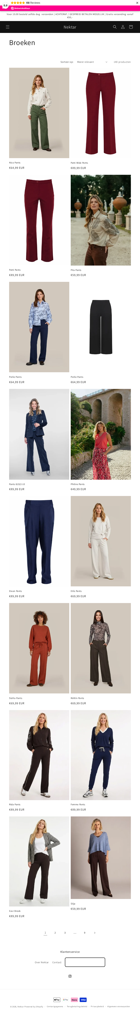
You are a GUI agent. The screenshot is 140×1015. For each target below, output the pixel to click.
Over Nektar (42, 962)
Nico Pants (14, 162)
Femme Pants (78, 804)
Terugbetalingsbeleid (77, 1006)
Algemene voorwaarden (118, 1006)
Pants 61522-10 (17, 484)
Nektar (21, 1006)
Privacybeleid (97, 1006)
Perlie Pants (15, 377)
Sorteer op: (67, 62)
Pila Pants (76, 270)
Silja (73, 903)
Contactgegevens (55, 1006)
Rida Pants (14, 804)
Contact (57, 962)
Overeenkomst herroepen (85, 962)
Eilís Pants (76, 591)
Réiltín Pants (77, 698)
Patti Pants (15, 269)
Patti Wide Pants (79, 162)
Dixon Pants (15, 591)
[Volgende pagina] (95, 933)
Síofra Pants (15, 698)
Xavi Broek (15, 911)
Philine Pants (78, 484)
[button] (8, 27)
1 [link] (45, 932)
